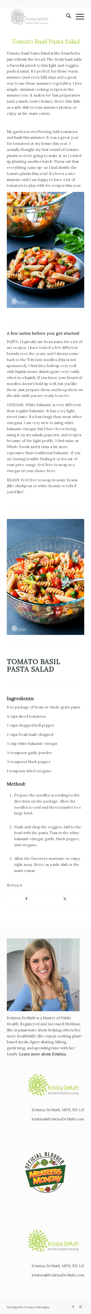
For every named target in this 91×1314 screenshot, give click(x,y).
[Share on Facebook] (26, 898)
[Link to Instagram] (80, 1306)
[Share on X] (65, 898)
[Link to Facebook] (73, 1306)
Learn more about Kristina (42, 1054)
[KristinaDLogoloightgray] (38, 16)
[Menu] (77, 16)
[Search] (66, 16)
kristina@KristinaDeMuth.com (58, 1119)
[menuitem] (66, 16)
